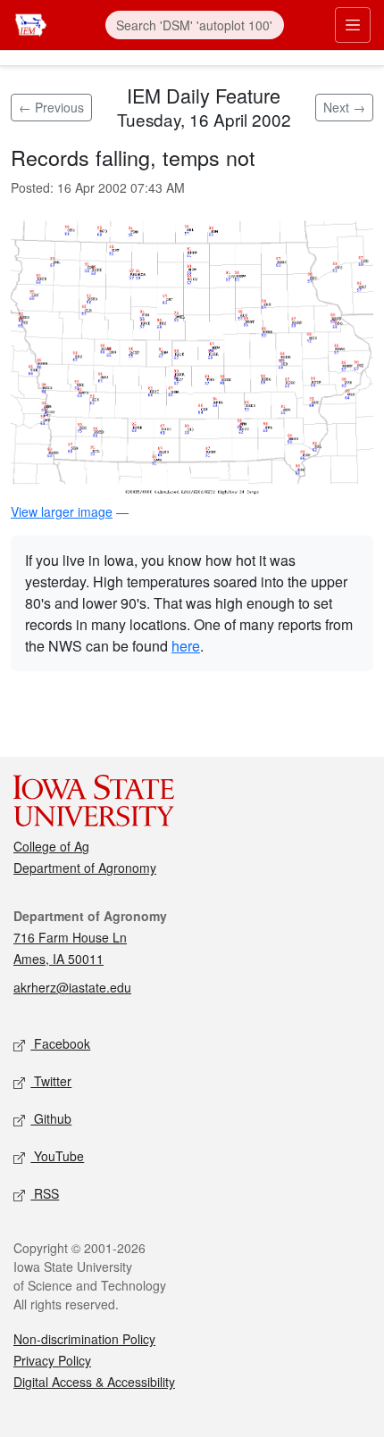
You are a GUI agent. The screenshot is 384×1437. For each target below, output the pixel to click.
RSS (44, 1193)
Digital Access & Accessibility (94, 1382)
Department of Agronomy (84, 867)
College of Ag (51, 846)
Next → (344, 107)
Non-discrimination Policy (84, 1339)
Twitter (50, 1081)
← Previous (51, 107)
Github (50, 1118)
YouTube (57, 1156)
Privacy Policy (52, 1360)
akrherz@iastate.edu (72, 987)
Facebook (60, 1043)
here (185, 645)
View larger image (62, 511)
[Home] (30, 22)
